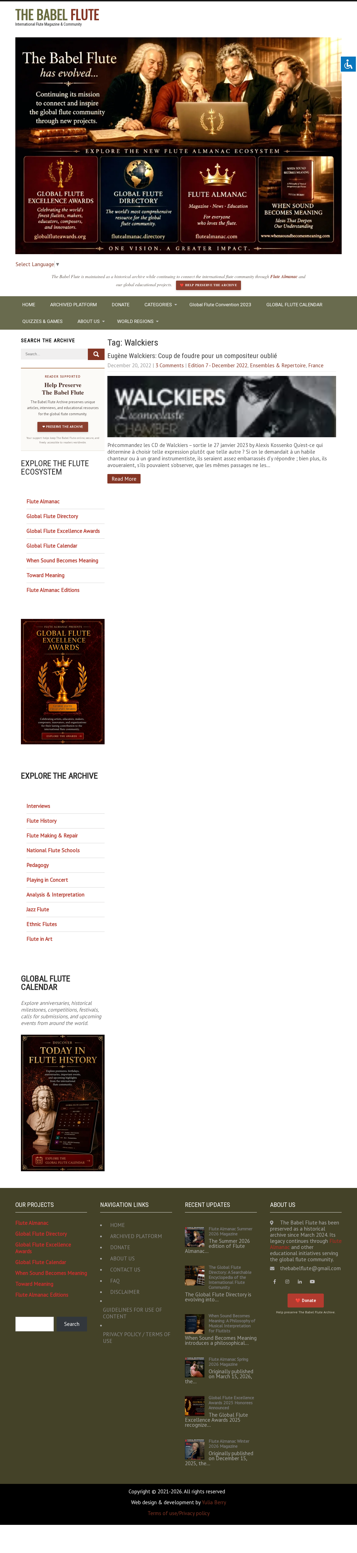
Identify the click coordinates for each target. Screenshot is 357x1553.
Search (71, 1324)
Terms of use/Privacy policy (179, 1513)
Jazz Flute (37, 909)
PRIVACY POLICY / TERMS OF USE (136, 1337)
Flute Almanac (284, 276)
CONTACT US (125, 1269)
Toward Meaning (45, 575)
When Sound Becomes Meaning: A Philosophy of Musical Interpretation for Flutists (232, 1323)
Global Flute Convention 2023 (220, 304)
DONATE (120, 304)
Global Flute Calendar (51, 545)
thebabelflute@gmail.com (310, 1268)
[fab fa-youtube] (312, 1282)
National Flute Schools (53, 850)
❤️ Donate (305, 1300)
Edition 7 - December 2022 (217, 365)
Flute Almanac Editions (52, 590)
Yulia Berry (214, 1502)
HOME (28, 304)
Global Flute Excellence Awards (63, 531)
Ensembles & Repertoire (278, 365)
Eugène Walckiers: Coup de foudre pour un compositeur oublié (192, 356)
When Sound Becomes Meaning (62, 560)
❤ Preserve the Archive (62, 427)
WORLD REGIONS (135, 321)
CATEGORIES (158, 304)
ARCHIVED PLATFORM (73, 304)
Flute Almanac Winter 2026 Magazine (229, 1443)
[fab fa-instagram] (287, 1282)
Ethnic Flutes (41, 924)
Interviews (38, 806)
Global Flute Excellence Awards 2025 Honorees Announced (231, 1402)
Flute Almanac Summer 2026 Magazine (230, 1231)
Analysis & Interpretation (55, 894)
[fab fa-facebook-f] (275, 1282)
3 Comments (169, 365)
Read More (124, 478)
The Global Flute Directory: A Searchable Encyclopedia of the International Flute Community (230, 1277)
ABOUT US (89, 321)
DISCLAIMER (125, 1292)
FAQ (115, 1280)
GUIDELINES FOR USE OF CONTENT (132, 1313)
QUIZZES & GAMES (42, 321)
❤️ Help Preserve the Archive (208, 285)
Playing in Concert (47, 879)
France (316, 365)
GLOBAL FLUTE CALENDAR (294, 304)
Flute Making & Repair (52, 835)
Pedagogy (37, 865)
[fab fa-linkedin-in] (300, 1282)
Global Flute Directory (52, 516)
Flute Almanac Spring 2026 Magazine (228, 1362)
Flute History (41, 820)
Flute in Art (39, 938)
